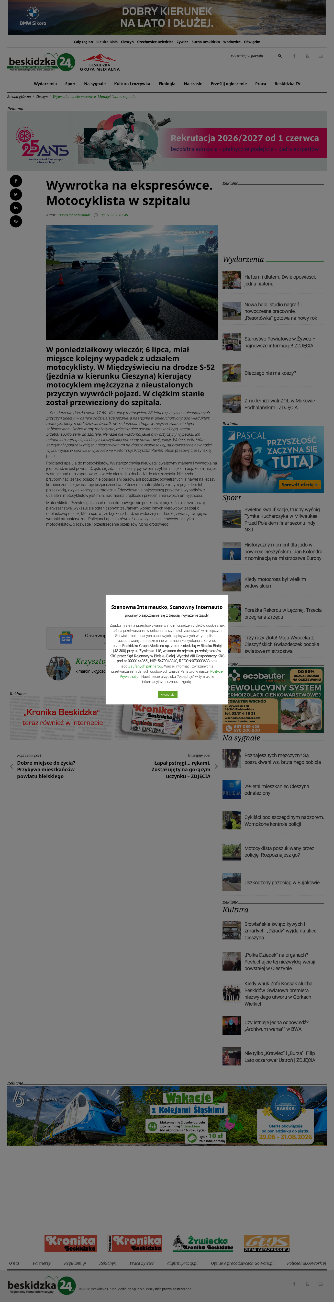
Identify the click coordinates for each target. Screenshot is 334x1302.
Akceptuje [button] (168, 694)
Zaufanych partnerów (145, 666)
